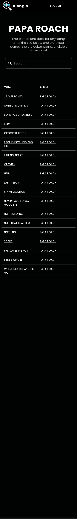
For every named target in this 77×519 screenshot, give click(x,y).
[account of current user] (69, 5)
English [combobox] (55, 6)
